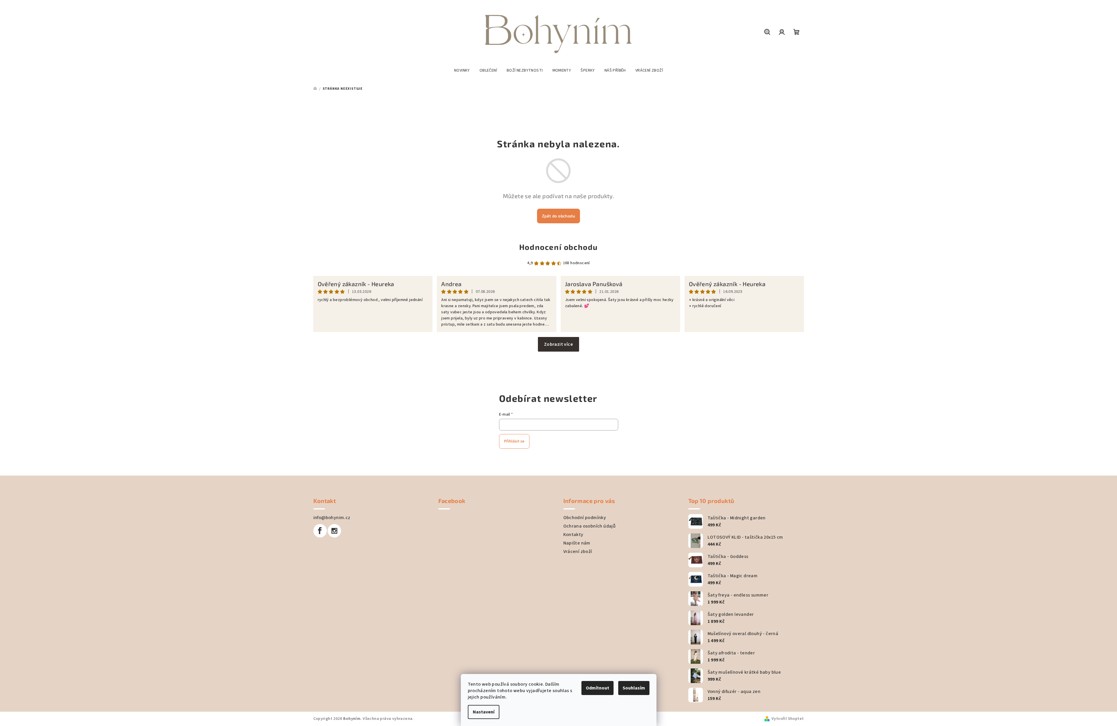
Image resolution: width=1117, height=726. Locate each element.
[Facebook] (320, 530)
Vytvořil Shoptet (788, 719)
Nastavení (483, 712)
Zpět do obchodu (558, 215)
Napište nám (576, 543)
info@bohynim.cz (331, 517)
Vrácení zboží (577, 551)
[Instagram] (334, 530)
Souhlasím (634, 688)
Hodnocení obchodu (558, 246)
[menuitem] (462, 70)
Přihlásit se (514, 441)
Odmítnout (597, 688)
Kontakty (573, 534)
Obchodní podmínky (584, 517)
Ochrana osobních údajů (589, 526)
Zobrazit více (558, 344)
